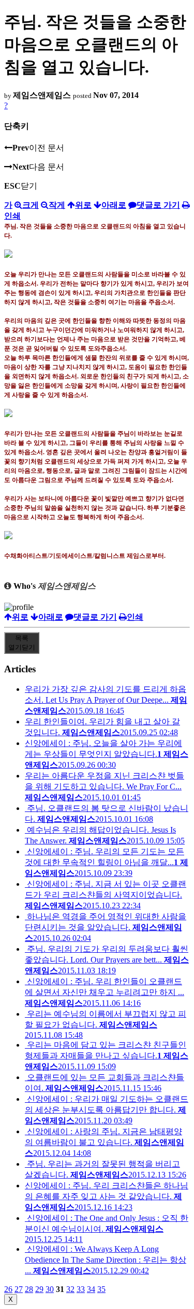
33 (81, 1289)
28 (29, 1289)
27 (18, 1289)
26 (8, 1289)
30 (50, 1289)
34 (91, 1289)
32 (70, 1289)
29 (39, 1289)
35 (101, 1289)
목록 (21, 642)
